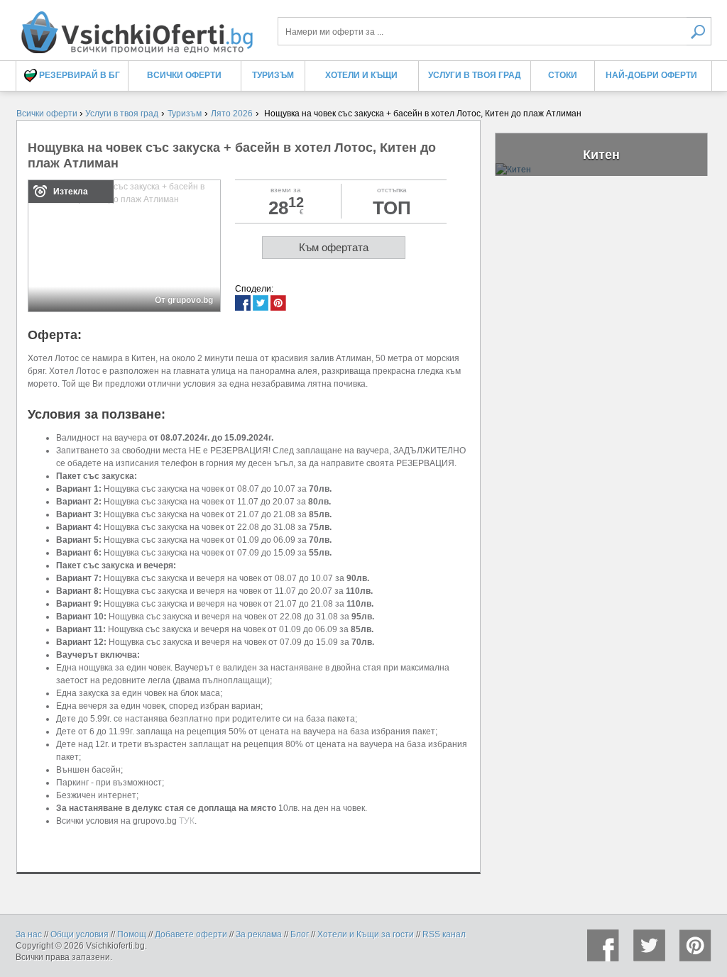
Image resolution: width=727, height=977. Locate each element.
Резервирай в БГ (78, 75)
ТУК (187, 821)
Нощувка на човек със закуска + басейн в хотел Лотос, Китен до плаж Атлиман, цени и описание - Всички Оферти (136, 26)
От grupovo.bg (184, 300)
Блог (299, 934)
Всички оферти (184, 75)
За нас (29, 934)
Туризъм (273, 75)
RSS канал (444, 934)
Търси (699, 31)
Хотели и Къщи (361, 75)
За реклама (259, 934)
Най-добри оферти (651, 75)
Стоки (562, 75)
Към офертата (333, 247)
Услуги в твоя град (474, 75)
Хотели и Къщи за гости (365, 934)
